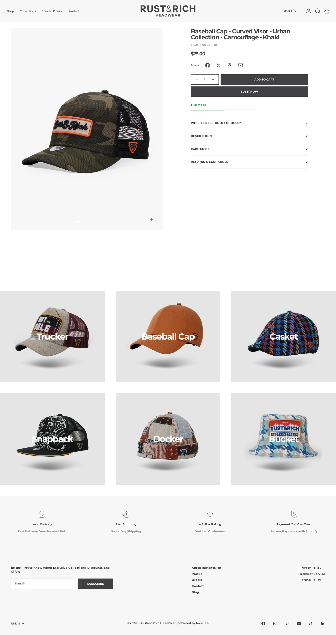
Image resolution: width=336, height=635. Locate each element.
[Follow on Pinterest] (287, 623)
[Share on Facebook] (207, 65)
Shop (10, 11)
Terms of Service (312, 574)
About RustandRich (206, 567)
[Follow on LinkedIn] (322, 623)
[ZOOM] (151, 219)
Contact (198, 586)
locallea (202, 623)
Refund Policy (310, 579)
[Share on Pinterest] (229, 65)
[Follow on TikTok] (311, 623)
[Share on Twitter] (218, 65)
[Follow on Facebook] (263, 623)
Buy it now (249, 92)
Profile (197, 574)
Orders (197, 579)
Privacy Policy (310, 567)
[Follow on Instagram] (275, 623)
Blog (195, 592)
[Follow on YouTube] (299, 623)
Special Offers (52, 11)
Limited (73, 11)
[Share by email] (240, 65)
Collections (28, 11)
